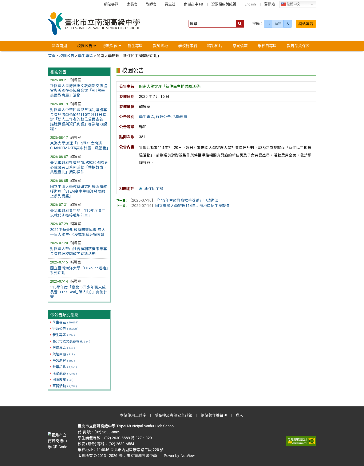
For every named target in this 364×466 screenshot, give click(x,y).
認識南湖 (59, 46)
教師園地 (160, 46)
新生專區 (135, 46)
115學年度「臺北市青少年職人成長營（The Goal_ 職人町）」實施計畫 (78, 292)
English (250, 4)
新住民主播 (153, 189)
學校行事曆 (187, 46)
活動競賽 (64, 373)
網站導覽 (111, 4)
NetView (188, 456)
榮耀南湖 (63, 354)
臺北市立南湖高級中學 (137, 456)
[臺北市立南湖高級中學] (101, 23)
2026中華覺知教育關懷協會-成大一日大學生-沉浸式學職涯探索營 (77, 232)
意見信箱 (240, 46)
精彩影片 (214, 46)
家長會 (132, 4)
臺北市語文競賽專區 (71, 341)
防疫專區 (63, 348)
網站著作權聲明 (214, 415)
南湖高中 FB (193, 4)
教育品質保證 (298, 46)
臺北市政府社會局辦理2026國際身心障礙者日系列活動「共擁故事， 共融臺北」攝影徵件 (79, 167)
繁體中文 (293, 4)
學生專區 (65, 322)
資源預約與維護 (223, 4)
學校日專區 (267, 46)
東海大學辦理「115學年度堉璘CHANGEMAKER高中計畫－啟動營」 (79, 145)
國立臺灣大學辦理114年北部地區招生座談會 (179, 206)
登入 (239, 415)
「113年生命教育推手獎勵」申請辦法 (173, 200)
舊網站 (269, 4)
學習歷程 (63, 361)
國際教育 (62, 380)
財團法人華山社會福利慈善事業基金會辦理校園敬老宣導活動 (78, 251)
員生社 (170, 4)
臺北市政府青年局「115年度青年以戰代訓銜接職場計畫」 (78, 212)
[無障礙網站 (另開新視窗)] (301, 441)
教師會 (151, 4)
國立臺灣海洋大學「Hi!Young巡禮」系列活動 (79, 270)
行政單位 (110, 46)
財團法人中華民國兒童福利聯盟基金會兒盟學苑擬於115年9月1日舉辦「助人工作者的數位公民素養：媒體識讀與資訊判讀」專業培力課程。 (78, 119)
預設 (278, 24)
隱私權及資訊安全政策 (174, 415)
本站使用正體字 (133, 415)
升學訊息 (64, 367)
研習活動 (64, 386)
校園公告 (84, 46)
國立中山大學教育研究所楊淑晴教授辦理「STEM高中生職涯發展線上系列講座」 (78, 191)
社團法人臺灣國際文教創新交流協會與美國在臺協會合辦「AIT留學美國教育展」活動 (78, 91)
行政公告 (65, 329)
